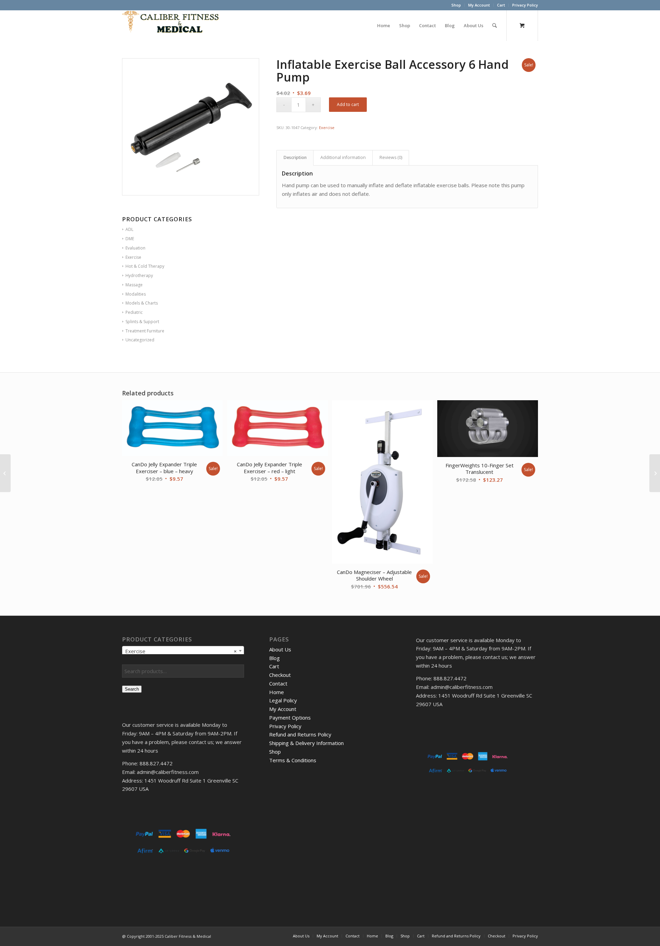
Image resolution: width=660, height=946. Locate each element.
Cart (501, 5)
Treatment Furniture (144, 331)
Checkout (280, 674)
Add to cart (348, 104)
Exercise (326, 127)
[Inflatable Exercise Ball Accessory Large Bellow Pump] (5, 473)
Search (132, 689)
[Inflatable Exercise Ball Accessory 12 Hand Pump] (654, 473)
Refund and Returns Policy (300, 734)
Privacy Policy (525, 5)
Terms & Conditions (292, 760)
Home (276, 692)
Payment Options (290, 717)
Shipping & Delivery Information (306, 743)
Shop (456, 5)
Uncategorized (139, 340)
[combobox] (183, 651)
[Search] (494, 25)
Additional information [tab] (343, 157)
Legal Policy (283, 700)
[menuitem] (456, 5)
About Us (280, 649)
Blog (274, 658)
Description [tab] (295, 157)
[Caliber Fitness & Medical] (173, 25)
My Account (479, 5)
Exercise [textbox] (181, 651)
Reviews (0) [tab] (391, 157)
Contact (278, 683)
